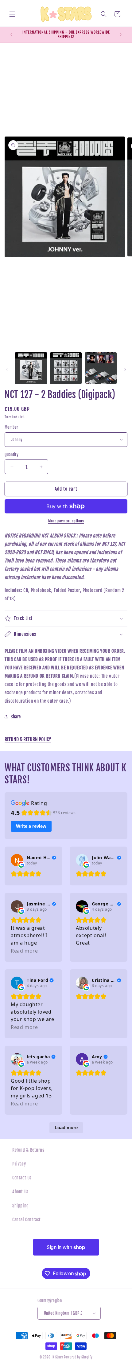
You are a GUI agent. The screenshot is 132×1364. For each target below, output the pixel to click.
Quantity (11, 454)
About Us (20, 1191)
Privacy (19, 1163)
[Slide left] (7, 369)
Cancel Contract (26, 1219)
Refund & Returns (28, 1150)
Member (11, 427)
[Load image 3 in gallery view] (101, 368)
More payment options (66, 521)
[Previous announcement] (11, 34)
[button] (12, 14)
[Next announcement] (120, 34)
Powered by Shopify (78, 1357)
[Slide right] (125, 369)
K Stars (57, 1357)
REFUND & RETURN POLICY (28, 739)
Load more (66, 1127)
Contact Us (22, 1177)
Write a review (31, 826)
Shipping (20, 1205)
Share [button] (16, 716)
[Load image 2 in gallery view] (66, 368)
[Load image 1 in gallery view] (31, 368)
